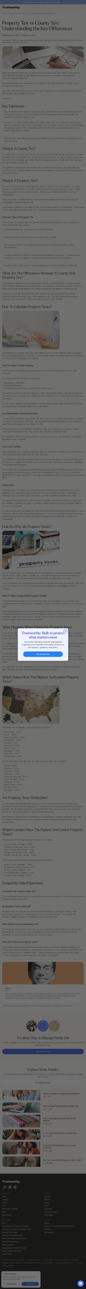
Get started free (43, 654)
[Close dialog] (65, 631)
